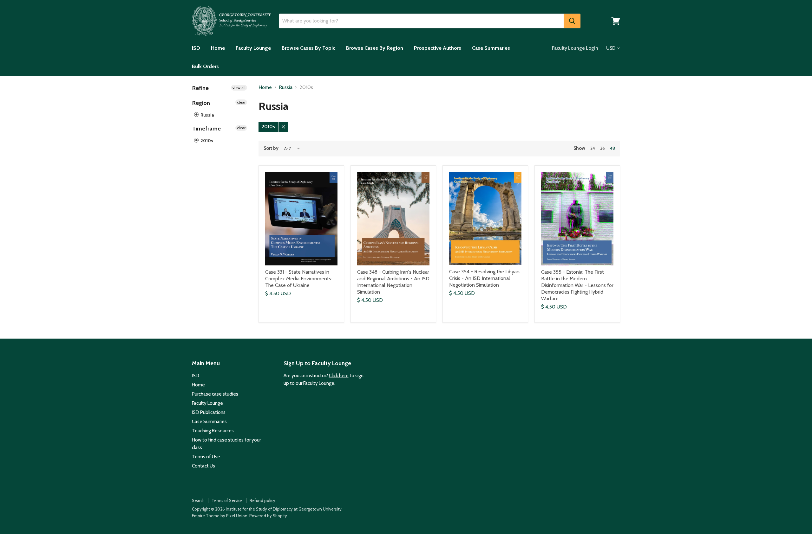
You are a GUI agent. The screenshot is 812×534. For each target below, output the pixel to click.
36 (602, 148)
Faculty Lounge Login (575, 48)
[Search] (572, 21)
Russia (207, 115)
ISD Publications (209, 412)
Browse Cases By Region (374, 48)
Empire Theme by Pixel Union (219, 515)
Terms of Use (206, 457)
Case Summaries (491, 48)
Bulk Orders (205, 66)
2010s (206, 140)
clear (241, 102)
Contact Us (203, 466)
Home (218, 48)
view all (239, 87)
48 (612, 148)
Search (198, 500)
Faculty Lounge (253, 48)
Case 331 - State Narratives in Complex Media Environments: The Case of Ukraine (298, 278)
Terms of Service (227, 500)
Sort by (271, 148)
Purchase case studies (215, 394)
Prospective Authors (437, 48)
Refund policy (262, 500)
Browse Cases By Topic (308, 48)
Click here (339, 375)
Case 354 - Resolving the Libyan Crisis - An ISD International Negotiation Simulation (484, 278)
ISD (196, 48)
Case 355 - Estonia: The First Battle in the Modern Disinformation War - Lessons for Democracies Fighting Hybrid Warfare (577, 285)
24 (592, 148)
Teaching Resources (213, 431)
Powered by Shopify (268, 515)
